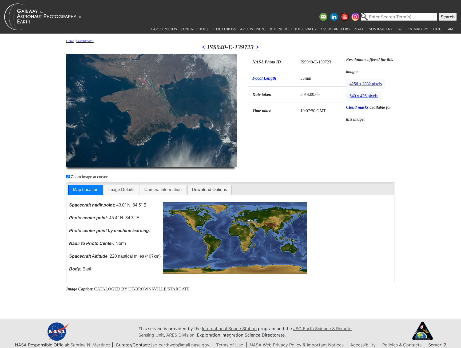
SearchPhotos (85, 41)
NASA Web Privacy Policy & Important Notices (297, 344)
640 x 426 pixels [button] (363, 96)
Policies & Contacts (402, 344)
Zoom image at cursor (89, 177)
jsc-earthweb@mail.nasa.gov (180, 344)
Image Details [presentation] (121, 189)
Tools (437, 28)
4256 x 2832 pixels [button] (365, 84)
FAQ (450, 28)
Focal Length (264, 78)
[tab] (85, 190)
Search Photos (163, 28)
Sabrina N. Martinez (90, 344)
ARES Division (180, 335)
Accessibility (363, 344)
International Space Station (229, 328)
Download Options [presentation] (209, 189)
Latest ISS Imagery (412, 28)
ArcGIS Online (253, 28)
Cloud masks (357, 107)
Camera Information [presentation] (163, 189)
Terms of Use (229, 344)
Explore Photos (195, 28)
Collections (224, 28)
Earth (81, 269)
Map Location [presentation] (85, 189)
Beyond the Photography (293, 28)
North (97, 243)
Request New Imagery (373, 28)
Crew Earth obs (335, 28)
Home (70, 41)
